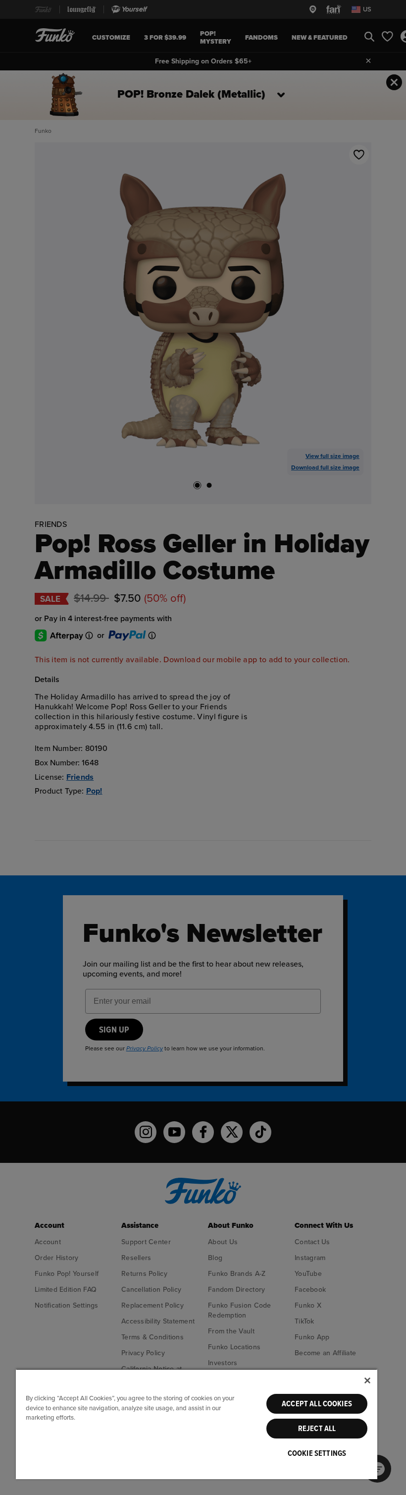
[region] (196, 1424)
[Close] (367, 1380)
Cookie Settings (317, 1453)
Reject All (317, 1429)
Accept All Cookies (317, 1404)
